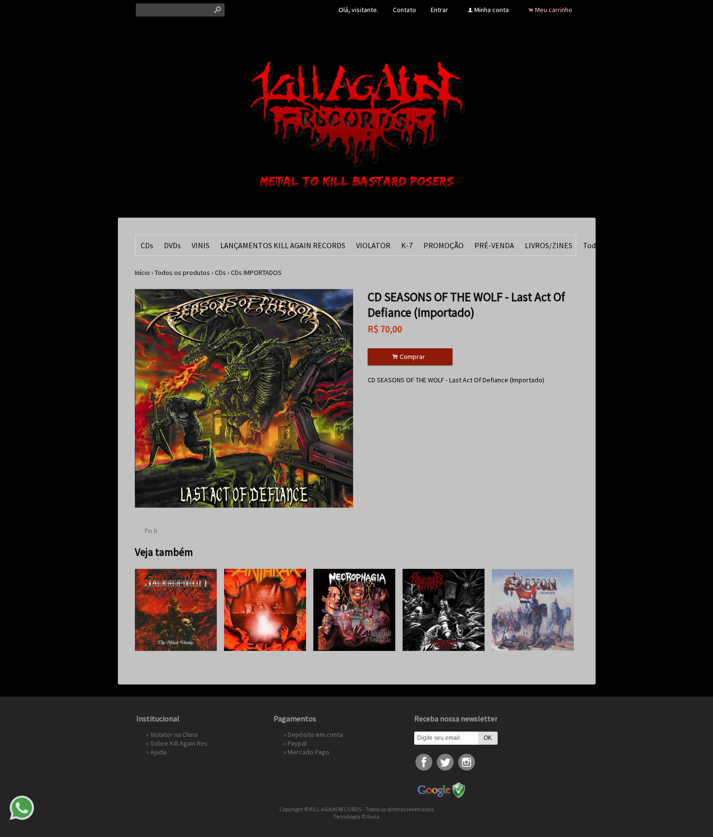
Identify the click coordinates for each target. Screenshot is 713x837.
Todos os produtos (182, 272)
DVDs (172, 245)
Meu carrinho (553, 9)
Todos (593, 245)
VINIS (201, 245)
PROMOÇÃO (443, 245)
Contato (404, 9)
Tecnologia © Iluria (356, 816)
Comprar (410, 356)
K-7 (407, 245)
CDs (147, 245)
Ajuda (158, 752)
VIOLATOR (373, 245)
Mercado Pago (308, 752)
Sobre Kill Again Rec (179, 743)
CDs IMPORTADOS (256, 272)
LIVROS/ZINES (548, 245)
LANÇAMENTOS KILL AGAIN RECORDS (282, 245)
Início (142, 272)
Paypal (297, 743)
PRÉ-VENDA (494, 245)
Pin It (151, 531)
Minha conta (491, 9)
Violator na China (174, 734)
